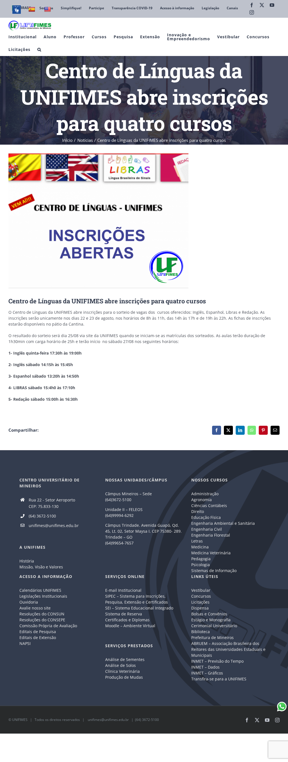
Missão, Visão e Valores (41, 567)
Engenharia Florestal (210, 535)
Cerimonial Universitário (214, 625)
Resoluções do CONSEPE (42, 619)
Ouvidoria (28, 602)
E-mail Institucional (123, 590)
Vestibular (200, 590)
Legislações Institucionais (43, 596)
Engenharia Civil (206, 529)
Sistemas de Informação (214, 570)
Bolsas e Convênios (209, 614)
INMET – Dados (205, 667)
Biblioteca (200, 631)
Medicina (200, 547)
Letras (197, 541)
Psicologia (200, 564)
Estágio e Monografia (211, 619)
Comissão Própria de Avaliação (48, 625)
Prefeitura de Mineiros (212, 637)
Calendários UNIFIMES (40, 590)
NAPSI (25, 643)
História (26, 561)
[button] (39, 49)
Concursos (201, 596)
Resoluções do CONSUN (41, 614)
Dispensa (200, 608)
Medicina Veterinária (211, 552)
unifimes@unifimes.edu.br (54, 525)
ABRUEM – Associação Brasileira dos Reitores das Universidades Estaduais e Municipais (228, 649)
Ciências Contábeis (209, 505)
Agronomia (201, 499)
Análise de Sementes (125, 659)
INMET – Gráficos (207, 673)
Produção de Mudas (124, 677)
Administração (205, 493)
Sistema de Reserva (123, 614)
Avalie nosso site (35, 608)
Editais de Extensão (37, 637)
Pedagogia (201, 558)
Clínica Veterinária (122, 671)
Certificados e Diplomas (127, 619)
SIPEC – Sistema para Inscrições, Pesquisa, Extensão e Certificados (136, 599)
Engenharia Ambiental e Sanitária (223, 523)
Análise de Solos (120, 665)
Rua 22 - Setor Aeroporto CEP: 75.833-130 (52, 503)
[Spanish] (32, 9)
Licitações (200, 602)
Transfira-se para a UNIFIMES (218, 679)
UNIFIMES (20, 719)
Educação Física (206, 517)
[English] (48, 9)
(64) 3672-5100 (42, 516)
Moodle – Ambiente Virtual (130, 625)
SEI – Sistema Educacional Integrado (139, 608)
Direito (197, 511)
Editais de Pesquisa (37, 631)
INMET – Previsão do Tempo (217, 661)
